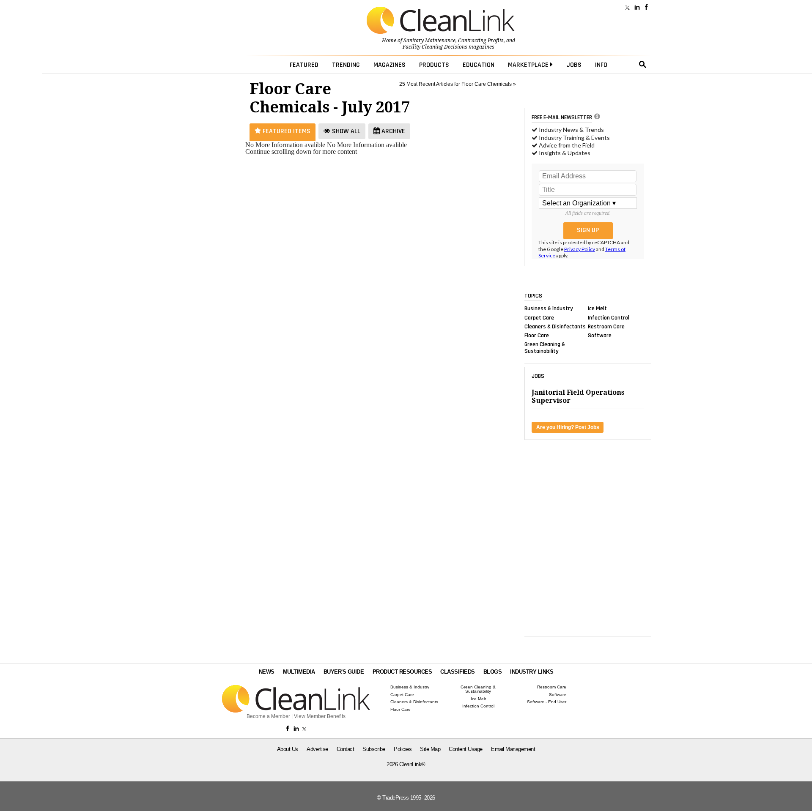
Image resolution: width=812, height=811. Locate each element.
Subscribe (373, 749)
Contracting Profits (481, 41)
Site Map (430, 749)
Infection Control (608, 317)
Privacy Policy (579, 249)
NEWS (266, 672)
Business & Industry (548, 308)
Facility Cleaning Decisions (435, 47)
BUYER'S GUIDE (344, 672)
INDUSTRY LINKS (531, 672)
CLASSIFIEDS (457, 672)
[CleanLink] (441, 21)
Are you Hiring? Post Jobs (567, 427)
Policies (402, 749)
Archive (392, 131)
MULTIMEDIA (299, 672)
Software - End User (546, 702)
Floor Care (536, 335)
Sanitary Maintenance (429, 41)
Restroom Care (606, 326)
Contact (345, 749)
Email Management (513, 749)
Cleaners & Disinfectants (555, 326)
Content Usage (466, 749)
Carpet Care (539, 317)
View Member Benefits (320, 716)
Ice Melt (597, 308)
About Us (287, 749)
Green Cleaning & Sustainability (544, 348)
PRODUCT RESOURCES (402, 672)
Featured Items (285, 131)
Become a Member (268, 716)
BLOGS (492, 672)
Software (600, 335)
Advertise (317, 749)
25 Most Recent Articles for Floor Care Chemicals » (457, 84)
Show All (345, 131)
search (642, 64)
